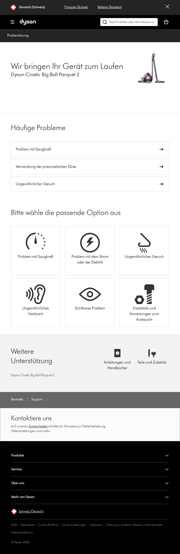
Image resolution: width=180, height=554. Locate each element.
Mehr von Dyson (22, 497)
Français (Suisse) (76, 7)
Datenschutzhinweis (22, 532)
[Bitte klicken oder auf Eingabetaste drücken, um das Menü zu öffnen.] (12, 22)
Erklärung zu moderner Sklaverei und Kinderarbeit (134, 525)
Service (16, 469)
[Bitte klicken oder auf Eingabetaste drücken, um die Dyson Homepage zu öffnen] (28, 24)
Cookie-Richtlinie (48, 525)
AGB (14, 525)
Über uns (17, 483)
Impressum (96, 525)
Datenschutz (27, 525)
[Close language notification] (167, 7)
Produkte (17, 455)
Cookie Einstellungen (74, 525)
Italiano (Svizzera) (110, 7)
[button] (27, 511)
